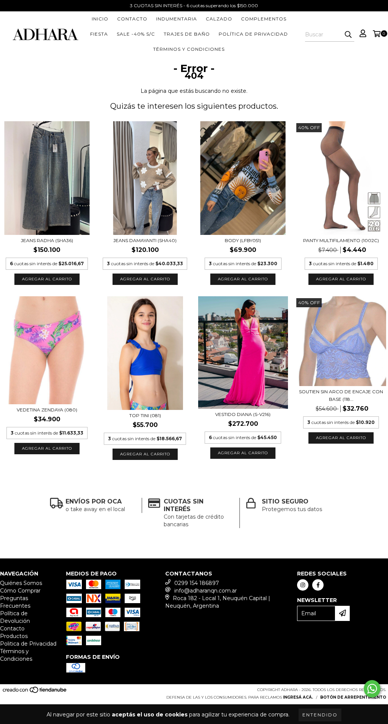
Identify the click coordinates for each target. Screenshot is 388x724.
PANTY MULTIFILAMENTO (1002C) (341, 240)
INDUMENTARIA (176, 19)
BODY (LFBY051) (243, 240)
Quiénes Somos (21, 583)
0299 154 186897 (196, 583)
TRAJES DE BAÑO (187, 34)
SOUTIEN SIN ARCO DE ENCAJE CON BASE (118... (341, 395)
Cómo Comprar (20, 590)
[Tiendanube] (35, 692)
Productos (14, 636)
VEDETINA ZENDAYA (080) (47, 410)
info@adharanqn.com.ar (205, 590)
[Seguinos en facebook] (318, 585)
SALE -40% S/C (136, 34)
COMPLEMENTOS (263, 19)
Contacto (132, 19)
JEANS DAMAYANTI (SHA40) (145, 240)
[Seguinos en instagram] (302, 585)
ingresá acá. (298, 697)
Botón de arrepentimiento (353, 697)
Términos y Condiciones (189, 49)
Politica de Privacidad (28, 643)
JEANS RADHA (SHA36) (47, 240)
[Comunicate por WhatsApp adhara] (372, 688)
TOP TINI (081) (145, 415)
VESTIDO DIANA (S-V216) (243, 414)
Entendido (320, 715)
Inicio (100, 19)
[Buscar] (348, 35)
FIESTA (99, 34)
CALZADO (219, 19)
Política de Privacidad (253, 34)
